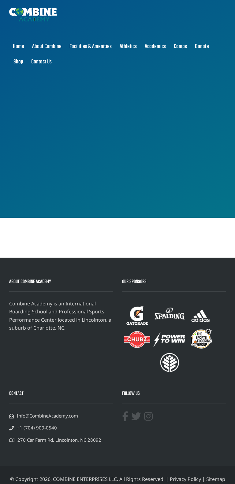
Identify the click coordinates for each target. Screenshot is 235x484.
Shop (18, 61)
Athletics (128, 46)
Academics (155, 46)
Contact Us (41, 61)
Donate (202, 46)
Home (18, 46)
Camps (180, 46)
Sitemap (215, 479)
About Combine (47, 46)
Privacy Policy (185, 479)
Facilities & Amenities (90, 46)
